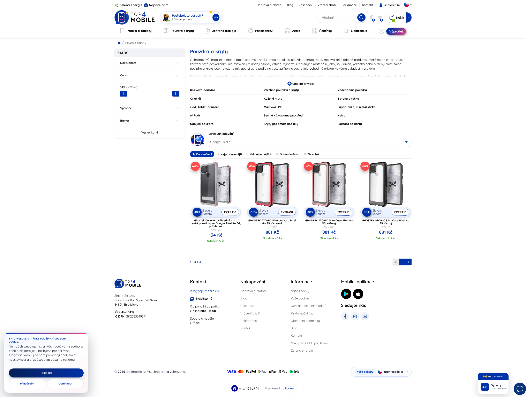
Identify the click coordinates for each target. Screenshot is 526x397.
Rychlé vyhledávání (219, 134)
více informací (303, 84)
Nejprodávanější (231, 154)
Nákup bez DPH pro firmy (309, 343)
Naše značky (300, 291)
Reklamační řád (302, 313)
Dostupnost (128, 63)
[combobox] (309, 142)
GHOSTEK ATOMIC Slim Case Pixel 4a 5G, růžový (329, 222)
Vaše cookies (300, 298)
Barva (124, 120)
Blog (290, 5)
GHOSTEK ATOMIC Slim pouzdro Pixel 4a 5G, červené (272, 222)
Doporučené (204, 154)
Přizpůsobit (27, 383)
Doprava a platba (269, 5)
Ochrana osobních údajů (308, 306)
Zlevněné (313, 154)
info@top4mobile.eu (204, 291)
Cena (123, 75)
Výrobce (126, 108)
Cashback (305, 5)
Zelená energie (130, 5)
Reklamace (349, 5)
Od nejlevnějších (261, 154)
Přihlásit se (391, 5)
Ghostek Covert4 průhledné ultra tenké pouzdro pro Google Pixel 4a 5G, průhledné (216, 223)
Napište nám (158, 5)
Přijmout (46, 373)
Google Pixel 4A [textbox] (221, 142)
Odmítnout (65, 383)
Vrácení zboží (327, 5)
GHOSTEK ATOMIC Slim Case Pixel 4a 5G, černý (385, 222)
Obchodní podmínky (305, 321)
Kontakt (367, 5)
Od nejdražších (289, 154)
